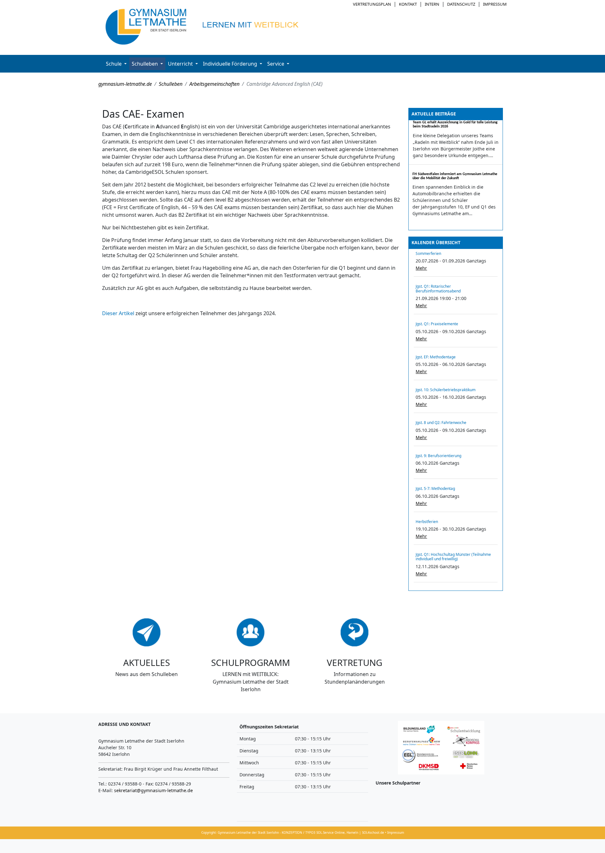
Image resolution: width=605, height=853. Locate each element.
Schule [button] (114, 63)
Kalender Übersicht (436, 242)
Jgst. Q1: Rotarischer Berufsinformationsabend (438, 288)
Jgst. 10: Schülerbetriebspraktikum (445, 389)
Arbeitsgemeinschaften (214, 83)
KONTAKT (408, 4)
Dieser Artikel (118, 313)
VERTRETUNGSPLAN (372, 4)
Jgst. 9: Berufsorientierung (438, 455)
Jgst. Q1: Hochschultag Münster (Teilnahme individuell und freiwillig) (453, 557)
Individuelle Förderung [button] (230, 63)
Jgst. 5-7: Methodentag (435, 488)
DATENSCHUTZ (461, 4)
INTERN (432, 4)
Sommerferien (428, 253)
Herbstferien (427, 521)
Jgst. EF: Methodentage (436, 357)
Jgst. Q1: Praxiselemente (437, 323)
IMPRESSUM (495, 4)
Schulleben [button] (145, 63)
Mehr (421, 268)
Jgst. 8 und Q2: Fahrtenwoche (441, 422)
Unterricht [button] (181, 63)
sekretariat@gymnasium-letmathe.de (153, 790)
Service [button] (276, 63)
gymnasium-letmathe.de (125, 83)
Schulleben (170, 83)
